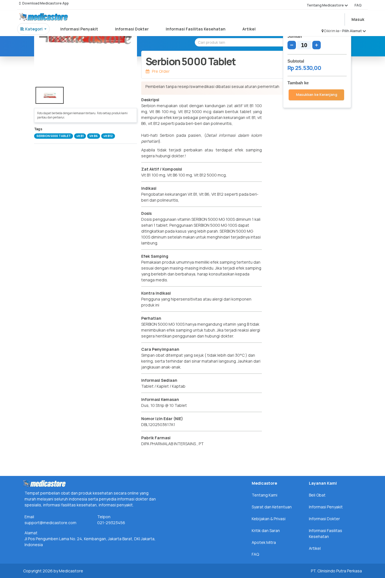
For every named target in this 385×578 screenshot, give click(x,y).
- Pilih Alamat (351, 30)
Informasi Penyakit (79, 29)
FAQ (358, 5)
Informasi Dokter (132, 29)
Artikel (249, 29)
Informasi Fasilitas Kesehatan (195, 29)
